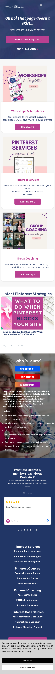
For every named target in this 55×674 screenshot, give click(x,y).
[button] (40, 5)
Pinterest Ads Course (27, 578)
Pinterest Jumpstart (28, 583)
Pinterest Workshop (27, 595)
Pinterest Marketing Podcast (27, 627)
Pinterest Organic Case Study (27, 616)
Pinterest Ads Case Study (27, 622)
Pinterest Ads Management (27, 561)
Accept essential (27, 667)
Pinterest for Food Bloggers (27, 556)
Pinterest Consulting (27, 605)
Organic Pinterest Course (27, 573)
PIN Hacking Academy (27, 600)
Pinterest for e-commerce (27, 551)
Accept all (27, 660)
